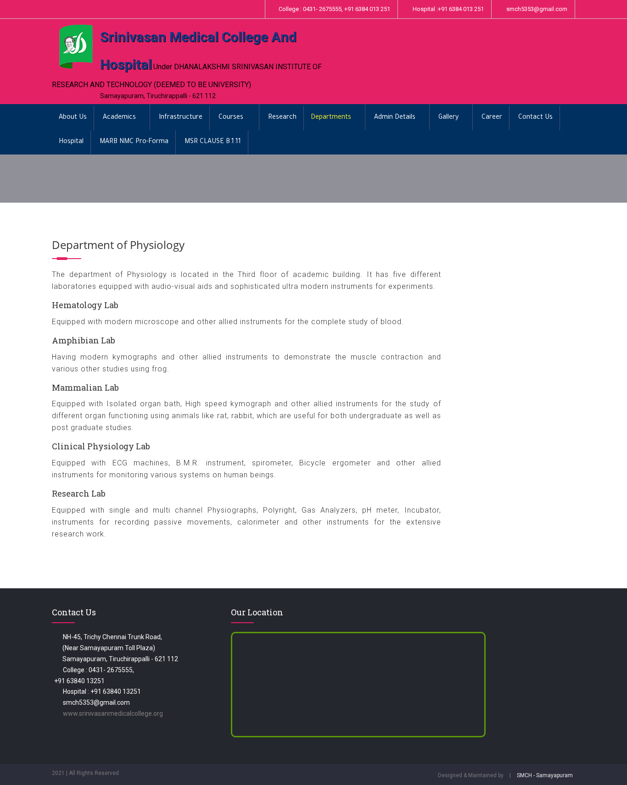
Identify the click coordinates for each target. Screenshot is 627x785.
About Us (73, 118)
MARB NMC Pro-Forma (134, 142)
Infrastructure (180, 118)
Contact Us (535, 118)
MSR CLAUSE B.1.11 (213, 142)
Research (282, 118)
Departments (331, 118)
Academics (119, 118)
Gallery (448, 118)
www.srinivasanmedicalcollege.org (113, 713)
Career (491, 118)
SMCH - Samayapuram (545, 775)
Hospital (71, 142)
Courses (231, 118)
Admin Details (394, 118)
